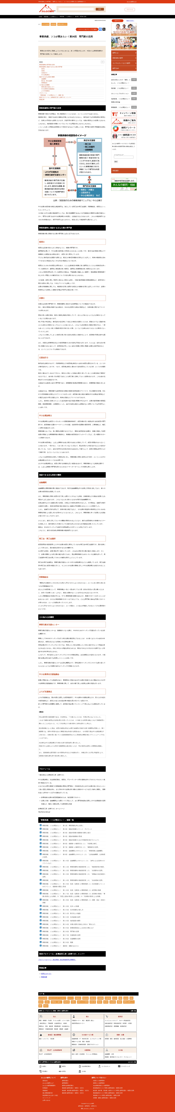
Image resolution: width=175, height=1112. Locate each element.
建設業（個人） (90, 1020)
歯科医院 (116, 1038)
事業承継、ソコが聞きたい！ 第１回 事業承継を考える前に (62, 825)
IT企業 (50, 1020)
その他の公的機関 (44, 85)
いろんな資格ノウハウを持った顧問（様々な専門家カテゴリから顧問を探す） (124, 29)
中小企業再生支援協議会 (47, 89)
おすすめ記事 (45, 24)
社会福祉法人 (66, 1026)
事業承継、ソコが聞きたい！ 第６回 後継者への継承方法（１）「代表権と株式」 (70, 843)
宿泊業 (52, 1038)
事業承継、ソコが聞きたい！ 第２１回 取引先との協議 (61, 913)
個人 (87, 1016)
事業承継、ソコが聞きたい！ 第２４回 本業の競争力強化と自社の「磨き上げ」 (69, 924)
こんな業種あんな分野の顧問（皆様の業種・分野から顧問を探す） (124, 43)
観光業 (106, 1002)
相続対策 (66, 1002)
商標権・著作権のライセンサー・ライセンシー (118, 1057)
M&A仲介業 (85, 1038)
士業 (112, 1054)
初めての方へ (130, 20)
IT (80, 1038)
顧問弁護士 (65, 1080)
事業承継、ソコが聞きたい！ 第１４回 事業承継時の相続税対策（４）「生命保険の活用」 (73, 880)
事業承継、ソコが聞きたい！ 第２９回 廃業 (57, 942)
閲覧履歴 (115, 170)
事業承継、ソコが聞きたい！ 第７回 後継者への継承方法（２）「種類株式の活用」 (70, 847)
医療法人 (41, 1026)
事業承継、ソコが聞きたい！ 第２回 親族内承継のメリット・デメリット (67, 829)
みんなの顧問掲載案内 (49, 1085)
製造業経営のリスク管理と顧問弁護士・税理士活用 (107, 1093)
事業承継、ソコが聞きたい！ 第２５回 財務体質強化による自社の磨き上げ (68, 928)
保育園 (107, 1038)
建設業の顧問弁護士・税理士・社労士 (73, 1093)
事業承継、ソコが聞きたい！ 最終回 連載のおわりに (60, 946)
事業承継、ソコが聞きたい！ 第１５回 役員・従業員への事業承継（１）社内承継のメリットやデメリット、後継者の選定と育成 (73, 885)
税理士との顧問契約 (99, 1083)
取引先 (115, 998)
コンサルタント (105, 1066)
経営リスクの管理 (83, 1002)
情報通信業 (57, 1026)
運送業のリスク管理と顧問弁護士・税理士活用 (106, 1095)
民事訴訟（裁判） (56, 1002)
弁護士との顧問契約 (99, 1080)
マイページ (130, 9)
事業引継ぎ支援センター (47, 87)
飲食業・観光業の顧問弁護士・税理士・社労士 (75, 1090)
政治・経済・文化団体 (78, 1054)
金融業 (66, 1029)
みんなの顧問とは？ (132, 1)
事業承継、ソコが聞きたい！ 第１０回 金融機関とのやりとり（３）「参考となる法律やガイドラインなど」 (73, 862)
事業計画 (93, 998)
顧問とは (115, 53)
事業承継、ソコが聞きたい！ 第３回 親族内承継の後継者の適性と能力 (66, 832)
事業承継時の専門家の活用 (47, 64)
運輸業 (119, 1002)
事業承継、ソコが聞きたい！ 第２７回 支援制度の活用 (61, 935)
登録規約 (45, 1090)
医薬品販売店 (117, 1023)
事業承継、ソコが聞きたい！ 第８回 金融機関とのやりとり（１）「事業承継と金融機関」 (73, 851)
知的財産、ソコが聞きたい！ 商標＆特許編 (123, 100)
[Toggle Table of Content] (102, 61)
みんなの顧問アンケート (124, 128)
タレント (70, 998)
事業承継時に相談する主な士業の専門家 (50, 67)
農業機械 (116, 1026)
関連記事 (41, 99)
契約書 (126, 998)
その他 (120, 1050)
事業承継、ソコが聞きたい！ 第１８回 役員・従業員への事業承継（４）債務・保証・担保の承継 (73, 901)
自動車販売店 (108, 1026)
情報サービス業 (76, 1041)
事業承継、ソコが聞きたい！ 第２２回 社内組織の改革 (61, 917)
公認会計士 (44, 72)
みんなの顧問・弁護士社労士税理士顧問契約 (47, 9)
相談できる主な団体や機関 (47, 77)
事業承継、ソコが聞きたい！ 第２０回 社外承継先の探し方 (62, 910)
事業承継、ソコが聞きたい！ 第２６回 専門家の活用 (60, 931)
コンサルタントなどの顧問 (121, 63)
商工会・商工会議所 (46, 81)
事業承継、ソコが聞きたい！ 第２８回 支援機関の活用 (61, 939)
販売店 (120, 1016)
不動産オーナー (76, 1020)
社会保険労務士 (86, 1066)
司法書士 (44, 1071)
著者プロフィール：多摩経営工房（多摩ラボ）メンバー (55, 97)
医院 (111, 1038)
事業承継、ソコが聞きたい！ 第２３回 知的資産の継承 (61, 920)
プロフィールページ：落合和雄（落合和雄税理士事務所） (57, 959)
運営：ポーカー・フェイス (87, 1108)
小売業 (130, 1023)
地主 (83, 1020)
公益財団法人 (58, 1023)
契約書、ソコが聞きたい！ (123, 88)
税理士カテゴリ (46, 973)
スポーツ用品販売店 (124, 1020)
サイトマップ (46, 1098)
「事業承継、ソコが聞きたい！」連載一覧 (51, 95)
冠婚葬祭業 (75, 1038)
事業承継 (53, 24)
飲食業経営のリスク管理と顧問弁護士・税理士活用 (107, 1088)
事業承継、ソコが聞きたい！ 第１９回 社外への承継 (60, 906)
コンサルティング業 (95, 1038)
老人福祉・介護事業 (126, 1038)
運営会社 (45, 1080)
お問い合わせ (46, 1100)
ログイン (118, 20)
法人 (54, 1016)
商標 (120, 998)
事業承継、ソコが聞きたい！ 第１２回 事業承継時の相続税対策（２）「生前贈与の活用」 (73, 870)
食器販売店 (123, 1026)
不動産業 (50, 1023)
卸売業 (125, 1023)
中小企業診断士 (45, 74)
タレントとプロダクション (123, 93)
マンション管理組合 (91, 1054)
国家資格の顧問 (118, 58)
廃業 (131, 998)
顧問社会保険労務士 (68, 1085)
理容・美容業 (86, 1041)
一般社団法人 (43, 1023)
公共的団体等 (48, 1054)
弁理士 (64, 1071)
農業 (40, 1020)
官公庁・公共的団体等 (54, 1050)
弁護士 (43, 70)
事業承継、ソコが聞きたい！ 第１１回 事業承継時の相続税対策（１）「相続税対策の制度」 (73, 867)
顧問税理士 (65, 1083)
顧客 (40, 1006)
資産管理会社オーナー (78, 1023)
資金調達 (112, 1002)
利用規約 (45, 1088)
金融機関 (43, 79)
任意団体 (87, 1050)
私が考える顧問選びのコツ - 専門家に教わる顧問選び (124, 136)
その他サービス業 (87, 1035)
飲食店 (46, 1006)
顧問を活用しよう (62, 24)
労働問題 (100, 998)
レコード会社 (65, 1020)
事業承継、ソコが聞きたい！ (51, 16)
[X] (104, 29)
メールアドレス (119, 155)
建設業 (41, 1002)
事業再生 (78, 998)
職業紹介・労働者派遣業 (46, 1029)
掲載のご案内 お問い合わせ (124, 121)
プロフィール (43, 93)
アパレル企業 (57, 1020)
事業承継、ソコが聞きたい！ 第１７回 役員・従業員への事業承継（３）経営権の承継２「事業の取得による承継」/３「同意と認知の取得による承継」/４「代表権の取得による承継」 (73, 895)
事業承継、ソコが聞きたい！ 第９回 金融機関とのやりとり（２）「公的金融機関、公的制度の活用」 (73, 856)
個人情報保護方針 (48, 1093)
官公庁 (41, 1054)
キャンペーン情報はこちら (124, 114)
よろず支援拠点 (45, 91)
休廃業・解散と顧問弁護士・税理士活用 (104, 1098)
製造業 (100, 1002)
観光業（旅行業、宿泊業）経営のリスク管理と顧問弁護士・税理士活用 (113, 1090)
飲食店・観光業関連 (54, 1035)
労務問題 (107, 998)
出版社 (65, 1023)
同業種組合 (44, 82)
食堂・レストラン (44, 1038)
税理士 (43, 68)
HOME (40, 16)
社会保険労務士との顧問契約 (101, 1085)
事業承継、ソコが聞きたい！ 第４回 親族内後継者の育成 (62, 836)
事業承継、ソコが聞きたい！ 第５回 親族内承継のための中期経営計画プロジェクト (70, 840)
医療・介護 (120, 1035)
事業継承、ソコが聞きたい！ (123, 107)
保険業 (45, 1020)
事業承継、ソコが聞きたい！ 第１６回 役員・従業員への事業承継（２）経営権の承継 (71, 890)
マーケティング (125, 1066)
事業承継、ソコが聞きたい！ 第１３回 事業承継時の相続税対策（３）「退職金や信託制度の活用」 (73, 875)
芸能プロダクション (93, 1044)
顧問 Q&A (116, 68)
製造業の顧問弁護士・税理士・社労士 (73, 1088)
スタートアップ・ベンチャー (57, 998)
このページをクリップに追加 (87, 29)
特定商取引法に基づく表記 (50, 1095)
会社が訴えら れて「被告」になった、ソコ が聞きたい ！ (123, 81)
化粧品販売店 (108, 1023)
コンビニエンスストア (111, 1020)
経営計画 (92, 1002)
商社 (46, 1026)
